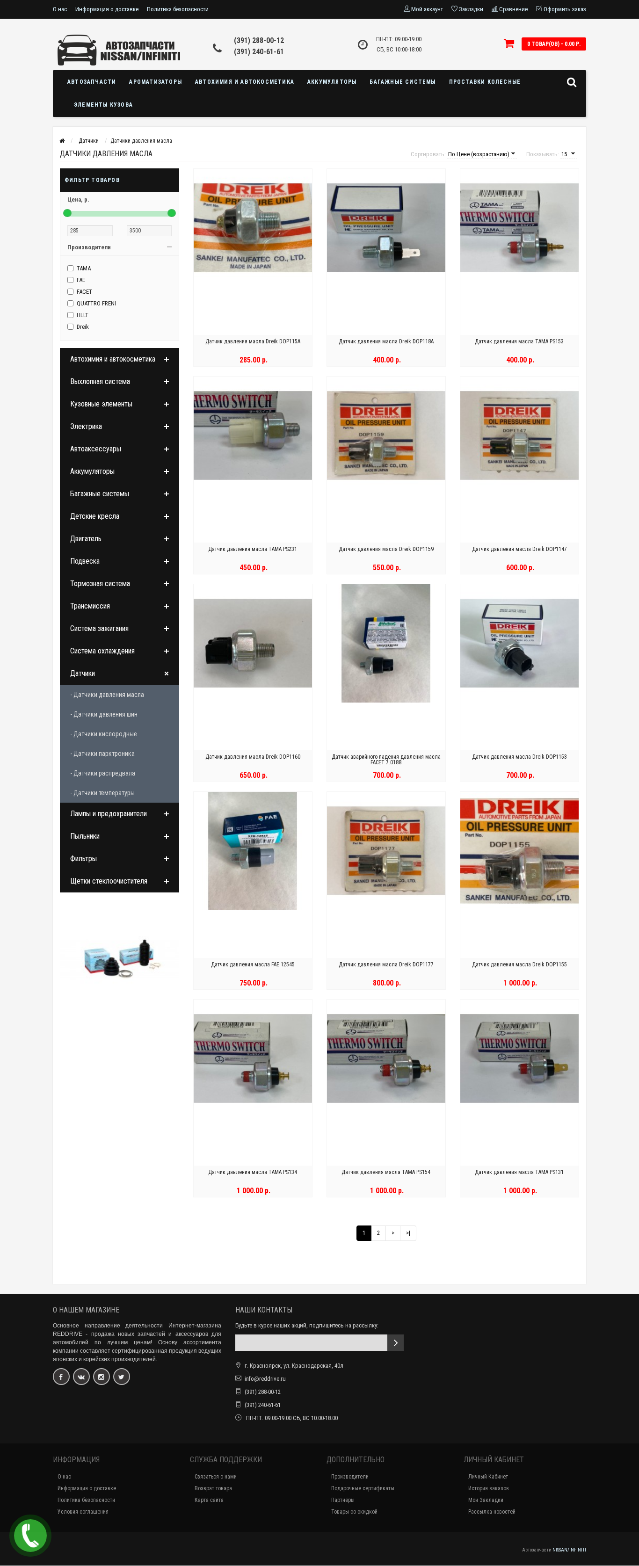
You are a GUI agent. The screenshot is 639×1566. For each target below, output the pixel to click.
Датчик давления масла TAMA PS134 (252, 1172)
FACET (84, 291)
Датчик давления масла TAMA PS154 (385, 1172)
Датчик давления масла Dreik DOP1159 (386, 549)
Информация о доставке (106, 9)
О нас (60, 9)
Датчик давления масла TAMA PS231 (252, 549)
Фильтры (83, 858)
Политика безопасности (178, 9)
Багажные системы (403, 82)
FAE (81, 279)
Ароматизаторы (155, 82)
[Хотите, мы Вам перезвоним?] (30, 1536)
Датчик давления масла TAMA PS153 (519, 341)
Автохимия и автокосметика (244, 82)
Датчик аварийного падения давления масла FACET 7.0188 (386, 759)
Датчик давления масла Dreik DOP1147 (519, 549)
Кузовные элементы (101, 403)
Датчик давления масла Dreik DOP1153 (519, 757)
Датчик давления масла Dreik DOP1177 (386, 964)
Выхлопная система (100, 381)
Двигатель (86, 538)
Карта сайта (209, 1500)
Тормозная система (100, 583)
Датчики (82, 673)
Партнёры (343, 1500)
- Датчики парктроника (102, 753)
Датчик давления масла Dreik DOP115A (252, 341)
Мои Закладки (485, 1500)
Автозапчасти (91, 82)
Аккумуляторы (331, 82)
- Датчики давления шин (104, 714)
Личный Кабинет (488, 1476)
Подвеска (85, 561)
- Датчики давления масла (107, 694)
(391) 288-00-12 (259, 40)
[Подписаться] (395, 1342)
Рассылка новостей (492, 1511)
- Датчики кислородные (103, 734)
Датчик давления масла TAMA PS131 (519, 1172)
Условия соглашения (83, 1511)
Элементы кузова (103, 105)
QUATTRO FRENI (96, 303)
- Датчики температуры (102, 793)
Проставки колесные (485, 82)
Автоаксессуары (95, 448)
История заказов (488, 1488)
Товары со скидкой (354, 1511)
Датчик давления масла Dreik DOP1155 (519, 964)
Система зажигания (99, 628)
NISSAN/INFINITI (569, 1549)
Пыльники (85, 836)
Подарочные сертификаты (362, 1488)
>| (408, 1232)
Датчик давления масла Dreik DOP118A (386, 341)
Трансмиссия (90, 606)
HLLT (82, 315)
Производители (350, 1476)
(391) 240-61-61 (259, 51)
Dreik (83, 326)
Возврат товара (213, 1488)
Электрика (86, 426)
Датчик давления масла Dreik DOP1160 (252, 757)
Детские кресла (94, 516)
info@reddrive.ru (265, 1378)
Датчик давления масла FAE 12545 (253, 964)
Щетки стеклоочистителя (108, 881)
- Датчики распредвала (102, 773)
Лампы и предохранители (108, 813)
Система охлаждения (102, 650)
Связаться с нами (216, 1476)
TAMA (84, 268)
